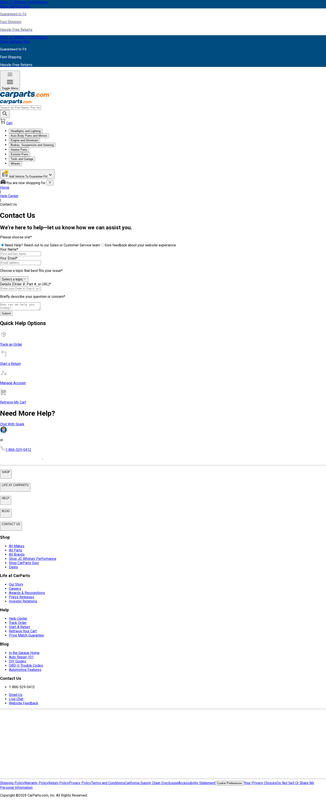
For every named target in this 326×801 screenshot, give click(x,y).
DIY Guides (17, 661)
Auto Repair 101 (21, 657)
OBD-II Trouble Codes (26, 665)
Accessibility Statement (196, 783)
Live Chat (16, 699)
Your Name (9, 249)
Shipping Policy (12, 783)
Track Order (18, 623)
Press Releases (21, 597)
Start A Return (19, 627)
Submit (6, 313)
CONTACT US (11, 524)
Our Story (16, 584)
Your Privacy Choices (260, 783)
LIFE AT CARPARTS (15, 485)
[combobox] (14, 279)
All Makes (16, 546)
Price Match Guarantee (26, 635)
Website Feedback (23, 703)
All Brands (17, 554)
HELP (5, 498)
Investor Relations (23, 601)
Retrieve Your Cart (23, 631)
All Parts (15, 550)
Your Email (9, 258)
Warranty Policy (36, 783)
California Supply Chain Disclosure (151, 783)
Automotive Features (25, 670)
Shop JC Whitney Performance (32, 559)
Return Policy (58, 783)
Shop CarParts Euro (24, 563)
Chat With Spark (12, 424)
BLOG (6, 511)
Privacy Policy (80, 783)
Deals (13, 567)
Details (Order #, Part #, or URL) (25, 284)
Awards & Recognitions (27, 593)
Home (4, 187)
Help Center (9, 196)
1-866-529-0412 (18, 450)
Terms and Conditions (108, 783)
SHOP (6, 472)
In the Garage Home (24, 653)
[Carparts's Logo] (163, 98)
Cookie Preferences (229, 783)
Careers (15, 589)
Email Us (15, 695)
